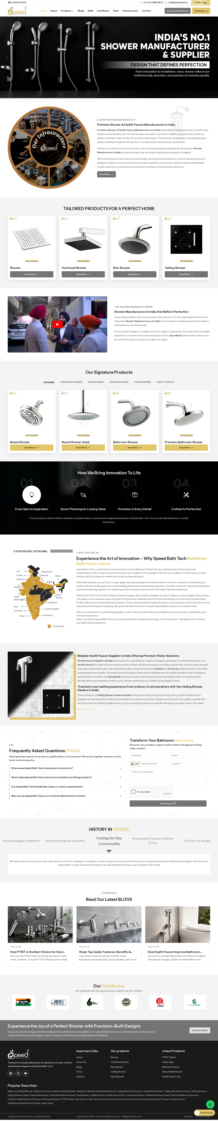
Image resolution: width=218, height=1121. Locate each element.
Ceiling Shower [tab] (118, 382)
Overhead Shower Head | (157, 1095)
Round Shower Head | (150, 1099)
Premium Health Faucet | (19, 1099)
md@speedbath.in (178, 2)
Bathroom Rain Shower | (64, 1091)
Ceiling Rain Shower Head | (177, 1091)
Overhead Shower (120, 1062)
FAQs (79, 1071)
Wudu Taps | (47, 1103)
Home (43, 10)
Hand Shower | (83, 1095)
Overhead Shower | (135, 1095)
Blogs (81, 10)
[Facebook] (11, 1073)
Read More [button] (105, 174)
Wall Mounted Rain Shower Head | (24, 1103)
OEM (90, 10)
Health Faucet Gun (171, 1076)
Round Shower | (131, 1099)
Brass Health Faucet (172, 1071)
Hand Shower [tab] (142, 382)
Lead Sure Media (41, 1116)
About (53, 10)
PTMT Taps (201, 2)
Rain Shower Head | (98, 1099)
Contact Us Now (200, 1030)
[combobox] (135, 764)
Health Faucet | (98, 1095)
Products (66, 10)
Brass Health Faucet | (107, 1091)
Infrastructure (130, 10)
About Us (81, 1062)
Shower (114, 1057)
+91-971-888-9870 (153, 2)
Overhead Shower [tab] (71, 382)
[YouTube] (25, 1073)
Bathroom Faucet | (43, 1091)
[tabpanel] (109, 419)
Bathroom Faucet (171, 1067)
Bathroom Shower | (86, 1091)
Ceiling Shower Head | (18, 1095)
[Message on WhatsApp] (210, 1104)
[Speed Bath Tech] (17, 10)
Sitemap (188, 1116)
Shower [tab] (48, 382)
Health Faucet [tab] (166, 382)
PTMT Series (169, 1057)
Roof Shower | (116, 1099)
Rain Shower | (81, 1099)
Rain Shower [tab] (96, 382)
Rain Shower (117, 1067)
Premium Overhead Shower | (46, 1099)
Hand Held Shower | (39, 1095)
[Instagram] (18, 1073)
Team (116, 10)
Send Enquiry (166, 803)
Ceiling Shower (118, 1071)
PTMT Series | (67, 1099)
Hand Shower (117, 1076)
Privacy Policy (203, 1116)
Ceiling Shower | (199, 1091)
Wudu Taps (168, 1062)
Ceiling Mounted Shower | (130, 1091)
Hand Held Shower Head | (62, 1095)
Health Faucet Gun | (115, 1095)
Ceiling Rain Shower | (153, 1091)
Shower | (166, 1099)
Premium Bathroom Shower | (185, 1095)
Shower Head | (178, 1099)
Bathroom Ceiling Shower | (21, 1091)
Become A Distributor (177, 10)
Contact (146, 10)
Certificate (103, 10)
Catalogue (199, 10)
